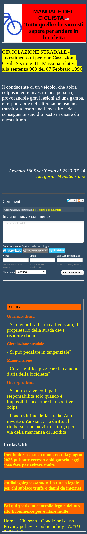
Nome (6, 255)
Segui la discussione (80, 200)
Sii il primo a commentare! (47, 209)
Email (33, 255)
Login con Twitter (57, 250)
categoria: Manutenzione (60, 176)
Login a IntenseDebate (12, 250)
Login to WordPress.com (35, 250)
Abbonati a (9, 271)
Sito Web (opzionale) (68, 255)
